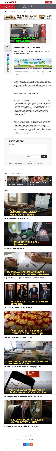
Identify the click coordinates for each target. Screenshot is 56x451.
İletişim (25, 439)
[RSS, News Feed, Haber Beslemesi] (31, 444)
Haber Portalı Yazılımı (11, 448)
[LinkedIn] (8, 60)
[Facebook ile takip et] (24, 444)
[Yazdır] (8, 68)
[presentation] (9, 7)
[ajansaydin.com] (10, 2)
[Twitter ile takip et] (28, 444)
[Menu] (47, 2)
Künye (21, 439)
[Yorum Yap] (8, 70)
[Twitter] (8, 58)
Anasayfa (8, 11)
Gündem (14, 11)
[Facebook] (8, 55)
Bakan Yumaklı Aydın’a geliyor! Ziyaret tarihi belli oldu (31, 6)
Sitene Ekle (39, 439)
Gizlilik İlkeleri (32, 439)
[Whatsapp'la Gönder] (8, 63)
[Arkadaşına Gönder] (8, 65)
